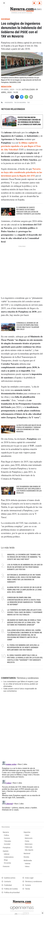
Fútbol (27, 835)
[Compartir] (12, 96)
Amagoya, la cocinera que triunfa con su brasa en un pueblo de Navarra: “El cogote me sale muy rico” (24, 557)
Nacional (27, 853)
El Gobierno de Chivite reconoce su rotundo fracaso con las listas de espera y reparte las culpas (28, 211)
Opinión (5, 851)
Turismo (28, 885)
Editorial (6, 854)
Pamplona (6, 848)
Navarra (6, 832)
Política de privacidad (12, 893)
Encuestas (7, 863)
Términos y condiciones (28, 678)
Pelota (27, 841)
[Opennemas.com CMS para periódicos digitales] (22, 910)
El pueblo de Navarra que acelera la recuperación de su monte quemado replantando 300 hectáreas (23, 647)
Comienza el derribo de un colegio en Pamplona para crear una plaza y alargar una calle (27, 326)
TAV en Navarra (20, 102)
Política (6, 835)
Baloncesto (28, 838)
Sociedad (7, 844)
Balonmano (28, 844)
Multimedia (28, 861)
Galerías (27, 863)
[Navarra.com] (22, 9)
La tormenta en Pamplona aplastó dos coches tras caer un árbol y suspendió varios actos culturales (24, 612)
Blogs (6, 860)
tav (28, 102)
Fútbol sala (28, 847)
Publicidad (8, 885)
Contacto (7, 882)
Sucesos (7, 838)
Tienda (27, 889)
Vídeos (27, 866)
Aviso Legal (29, 878)
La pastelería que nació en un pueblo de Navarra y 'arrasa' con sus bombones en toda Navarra (28, 429)
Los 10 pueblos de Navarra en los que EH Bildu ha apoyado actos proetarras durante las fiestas (24, 567)
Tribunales (7, 841)
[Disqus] (21, 726)
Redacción (6, 87)
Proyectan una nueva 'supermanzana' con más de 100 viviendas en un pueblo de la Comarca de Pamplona (29, 121)
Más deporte (29, 850)
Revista (26, 857)
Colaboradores (9, 857)
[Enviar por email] (31, 96)
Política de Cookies (11, 889)
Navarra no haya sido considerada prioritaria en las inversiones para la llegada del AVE (21, 172)
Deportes (27, 832)
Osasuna (6, 866)
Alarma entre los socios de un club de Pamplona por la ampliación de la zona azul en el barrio (24, 590)
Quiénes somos (9, 878)
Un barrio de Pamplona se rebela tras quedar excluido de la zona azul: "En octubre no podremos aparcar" (24, 622)
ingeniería (9, 102)
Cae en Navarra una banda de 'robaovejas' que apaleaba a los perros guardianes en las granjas (29, 490)
